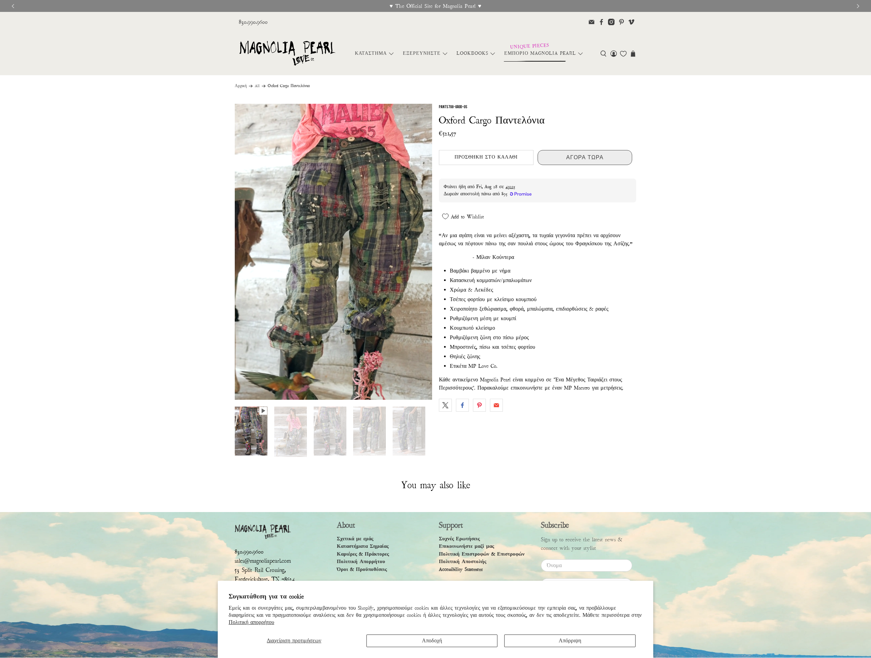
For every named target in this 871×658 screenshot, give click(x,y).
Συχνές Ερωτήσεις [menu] (459, 539)
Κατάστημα (371, 53)
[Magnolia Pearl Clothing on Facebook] (601, 22)
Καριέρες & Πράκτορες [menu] (363, 554)
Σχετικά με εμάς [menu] (355, 539)
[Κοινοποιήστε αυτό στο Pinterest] (479, 405)
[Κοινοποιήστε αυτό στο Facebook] (462, 405)
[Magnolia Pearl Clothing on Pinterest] (621, 22)
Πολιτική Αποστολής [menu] (462, 561)
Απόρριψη (570, 640)
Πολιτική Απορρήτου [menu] (361, 561)
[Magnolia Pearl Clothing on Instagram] (611, 22)
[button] (603, 53)
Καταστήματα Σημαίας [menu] (363, 546)
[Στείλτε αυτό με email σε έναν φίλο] (496, 405)
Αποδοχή (432, 640)
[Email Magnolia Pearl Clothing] (591, 22)
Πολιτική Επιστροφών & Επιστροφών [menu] (482, 554)
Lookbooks (472, 53)
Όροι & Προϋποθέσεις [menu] (362, 569)
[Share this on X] (445, 405)
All (257, 86)
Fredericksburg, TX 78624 (265, 579)
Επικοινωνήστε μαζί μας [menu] (466, 546)
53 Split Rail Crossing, (260, 570)
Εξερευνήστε (422, 53)
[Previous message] (13, 6)
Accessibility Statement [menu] (461, 569)
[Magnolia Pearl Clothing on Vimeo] (631, 22)
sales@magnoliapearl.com (263, 561)
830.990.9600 (253, 22)
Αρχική (241, 86)
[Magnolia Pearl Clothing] (287, 53)
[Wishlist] (623, 53)
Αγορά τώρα (585, 157)
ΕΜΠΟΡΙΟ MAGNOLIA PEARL (540, 53)
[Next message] (858, 6)
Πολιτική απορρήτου (251, 622)
